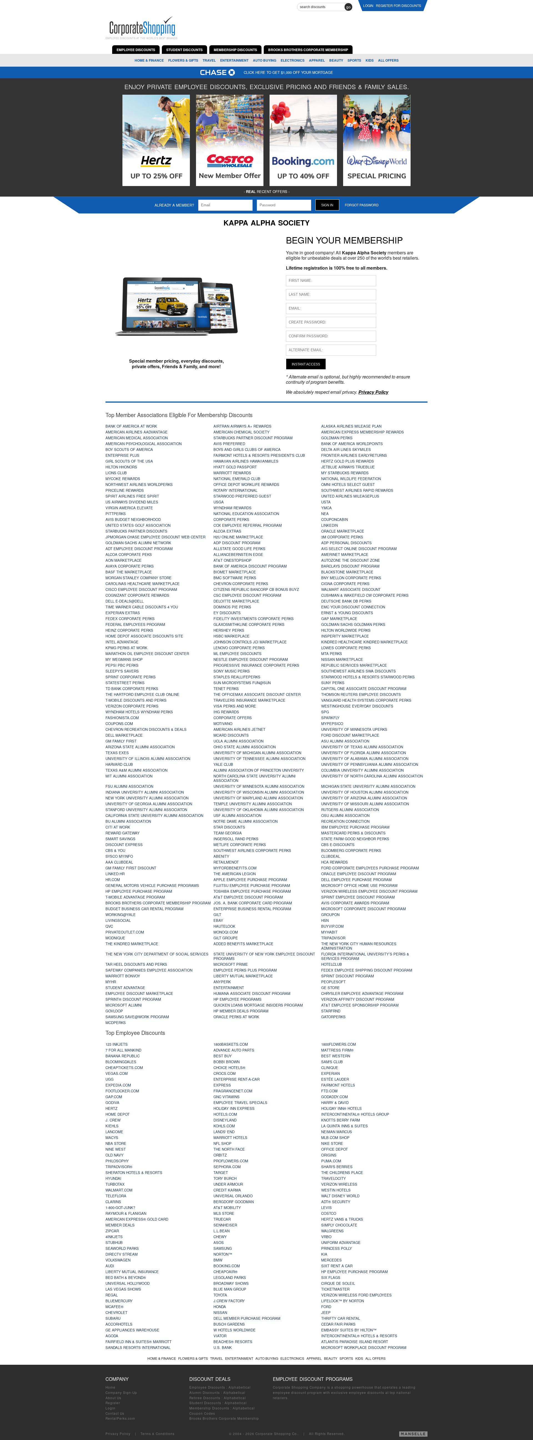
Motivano (222, 723)
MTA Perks (331, 653)
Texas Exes (117, 752)
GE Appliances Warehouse (132, 1330)
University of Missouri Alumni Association (365, 803)
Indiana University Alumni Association (144, 792)
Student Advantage (125, 987)
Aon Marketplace (123, 560)
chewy (220, 1236)
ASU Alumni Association (345, 741)
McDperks (115, 1022)
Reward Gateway (122, 833)
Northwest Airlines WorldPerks (139, 484)
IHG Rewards (226, 711)
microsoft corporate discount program (363, 908)
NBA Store (115, 1143)
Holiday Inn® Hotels (341, 1108)
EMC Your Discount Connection (353, 606)
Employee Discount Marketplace (139, 993)
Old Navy (114, 1155)
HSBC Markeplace (231, 636)
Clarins (113, 1201)
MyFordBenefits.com (235, 867)
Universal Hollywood (127, 1283)
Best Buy (222, 1055)
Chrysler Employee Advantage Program (362, 993)
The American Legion (234, 873)
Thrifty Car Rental (340, 1318)
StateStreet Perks (125, 682)
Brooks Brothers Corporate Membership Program (158, 902)
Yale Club (223, 764)
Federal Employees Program (135, 624)
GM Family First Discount (130, 867)
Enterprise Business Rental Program (252, 908)
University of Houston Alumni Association (364, 792)
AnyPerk (222, 981)
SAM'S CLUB (332, 1061)
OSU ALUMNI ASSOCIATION (345, 815)
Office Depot (334, 1149)
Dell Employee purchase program (356, 879)
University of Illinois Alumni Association (147, 758)
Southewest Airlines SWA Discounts (358, 671)
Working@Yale (120, 914)
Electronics (293, 60)
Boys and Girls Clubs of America (247, 449)
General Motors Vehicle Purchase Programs (152, 885)
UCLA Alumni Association (238, 741)
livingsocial (118, 920)
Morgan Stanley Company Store (138, 577)
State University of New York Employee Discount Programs (264, 956)
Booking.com (226, 1265)
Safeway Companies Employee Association (148, 970)
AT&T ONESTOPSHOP (232, 560)
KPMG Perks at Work (126, 647)
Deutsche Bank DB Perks (346, 601)
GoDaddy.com (334, 1096)
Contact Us (114, 1413)
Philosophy (117, 1160)
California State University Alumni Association (154, 815)
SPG (325, 711)
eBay (218, 920)
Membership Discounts (209, 1408)
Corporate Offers (232, 717)
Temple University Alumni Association (252, 803)
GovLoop (114, 1010)
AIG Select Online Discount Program (359, 548)
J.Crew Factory (229, 1300)
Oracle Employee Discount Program (358, 873)
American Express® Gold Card (136, 1219)
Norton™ (222, 1254)
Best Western (335, 1055)
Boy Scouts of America (129, 449)
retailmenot (226, 862)
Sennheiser (225, 1225)
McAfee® (114, 1306)
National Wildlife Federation (351, 478)
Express (222, 1085)
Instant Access (306, 364)
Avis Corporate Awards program (355, 902)
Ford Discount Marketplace (350, 735)
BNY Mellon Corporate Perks (351, 577)
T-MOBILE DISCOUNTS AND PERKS (136, 700)
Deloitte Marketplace (236, 601)
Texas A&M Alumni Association (136, 770)
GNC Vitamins (226, 1096)
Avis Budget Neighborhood (133, 519)
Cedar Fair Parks (338, 1324)
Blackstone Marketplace (347, 572)
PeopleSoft (333, 981)
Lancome (114, 1131)
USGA (218, 502)
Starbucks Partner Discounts (136, 531)
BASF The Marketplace (128, 572)
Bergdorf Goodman (233, 1201)
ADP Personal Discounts (346, 542)
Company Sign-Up (121, 1392)
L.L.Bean (221, 1230)
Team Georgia (227, 833)
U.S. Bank (222, 1347)
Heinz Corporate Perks (129, 630)
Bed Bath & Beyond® (125, 1277)
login (368, 5)
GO (348, 7)
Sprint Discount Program (347, 976)
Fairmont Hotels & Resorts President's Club (259, 455)
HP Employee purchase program (138, 891)
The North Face (229, 1149)
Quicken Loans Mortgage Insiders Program (258, 1005)
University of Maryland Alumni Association (258, 798)
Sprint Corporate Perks (130, 676)
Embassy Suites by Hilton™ (348, 1330)
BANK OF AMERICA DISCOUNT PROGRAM (250, 566)
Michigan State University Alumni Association (368, 786)
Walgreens (332, 1230)
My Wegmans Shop (124, 659)
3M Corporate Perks (342, 537)
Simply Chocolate (339, 1225)
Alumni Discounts (204, 1392)
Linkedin (329, 525)
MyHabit (329, 932)
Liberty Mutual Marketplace (243, 976)
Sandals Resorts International (137, 1347)
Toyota (220, 1295)
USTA (326, 502)
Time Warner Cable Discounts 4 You (141, 606)
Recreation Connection (345, 821)
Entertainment (234, 60)
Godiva (112, 1102)
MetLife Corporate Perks (239, 844)
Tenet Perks (226, 688)
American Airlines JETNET (239, 729)
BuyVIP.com (332, 926)
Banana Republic (122, 1055)
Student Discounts (205, 1403)
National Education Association (246, 513)
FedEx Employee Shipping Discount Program (366, 970)
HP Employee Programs (237, 999)
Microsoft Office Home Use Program (359, 885)
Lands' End (224, 1131)
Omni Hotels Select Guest (348, 484)
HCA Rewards (334, 862)
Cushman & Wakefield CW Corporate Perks (365, 595)
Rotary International (235, 490)
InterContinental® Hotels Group (355, 1114)
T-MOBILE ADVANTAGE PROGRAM (135, 897)
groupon (330, 914)
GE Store (330, 987)
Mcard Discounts (231, 735)
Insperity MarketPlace (345, 636)
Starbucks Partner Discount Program (253, 437)
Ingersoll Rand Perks (235, 838)
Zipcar (112, 1230)
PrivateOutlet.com (124, 932)
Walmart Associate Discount (351, 589)
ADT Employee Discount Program (139, 548)
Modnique (115, 937)
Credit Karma (227, 1190)
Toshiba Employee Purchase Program (252, 891)
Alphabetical (239, 1387)
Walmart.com (118, 1190)
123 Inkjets (116, 1044)
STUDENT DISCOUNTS (184, 49)
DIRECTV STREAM (121, 1254)
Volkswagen (117, 1260)
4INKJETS (114, 1236)
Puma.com (331, 1160)
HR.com (112, 879)
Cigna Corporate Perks (345, 583)
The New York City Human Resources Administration (358, 946)
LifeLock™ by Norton (342, 1300)
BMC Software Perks (234, 577)
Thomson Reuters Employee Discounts (361, 694)
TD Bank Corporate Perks (131, 688)
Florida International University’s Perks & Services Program (365, 956)
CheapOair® (225, 1271)
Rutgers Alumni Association (350, 809)
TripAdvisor (333, 937)
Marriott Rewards (232, 472)
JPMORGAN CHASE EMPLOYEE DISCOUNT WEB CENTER (155, 537)
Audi (109, 1265)
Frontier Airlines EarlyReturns (354, 455)
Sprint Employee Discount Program (358, 897)
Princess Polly (336, 1248)
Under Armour (228, 1184)
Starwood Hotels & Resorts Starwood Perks (368, 676)
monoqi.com (225, 932)
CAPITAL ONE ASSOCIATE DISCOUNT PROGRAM (363, 688)
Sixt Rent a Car (337, 1265)
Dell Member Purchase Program (246, 1318)
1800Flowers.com (338, 1044)
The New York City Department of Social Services (156, 954)
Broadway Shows (231, 1283)
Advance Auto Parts (233, 1050)
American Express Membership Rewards (362, 432)
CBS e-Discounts (338, 844)
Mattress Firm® (337, 1050)
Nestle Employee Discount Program (250, 659)
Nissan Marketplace (342, 659)
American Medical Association (136, 437)
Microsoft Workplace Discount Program (363, 1347)
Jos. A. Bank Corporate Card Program (252, 902)
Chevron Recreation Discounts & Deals (146, 729)
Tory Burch (225, 1178)
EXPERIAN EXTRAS (122, 612)
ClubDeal (330, 856)
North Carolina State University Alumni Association (254, 778)
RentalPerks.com (120, 1418)
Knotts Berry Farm (340, 1120)
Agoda (111, 1335)
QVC (109, 926)
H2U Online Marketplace (238, 537)
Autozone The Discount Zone (350, 560)
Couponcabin (334, 519)
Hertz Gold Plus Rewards (347, 461)
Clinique (329, 1067)
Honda (219, 1306)
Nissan (220, 1312)
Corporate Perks (231, 519)
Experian (330, 1073)
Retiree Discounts (204, 1398)
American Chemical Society (241, 432)
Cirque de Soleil (338, 1283)
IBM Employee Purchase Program (355, 827)
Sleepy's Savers (122, 671)
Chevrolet (116, 1312)
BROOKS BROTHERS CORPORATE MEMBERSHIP (308, 49)
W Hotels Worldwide (234, 1330)
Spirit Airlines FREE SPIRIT (132, 496)
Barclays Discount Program (350, 566)
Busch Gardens (229, 1324)
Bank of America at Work (131, 426)
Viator (220, 1335)
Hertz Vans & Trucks (342, 1219)
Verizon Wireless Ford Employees (356, 1295)
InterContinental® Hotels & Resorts (359, 1335)
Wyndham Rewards (232, 507)
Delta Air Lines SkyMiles (346, 449)
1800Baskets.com (230, 1044)
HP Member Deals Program (240, 1010)
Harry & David (335, 1102)
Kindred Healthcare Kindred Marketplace (364, 641)
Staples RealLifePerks (236, 676)
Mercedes (331, 1260)
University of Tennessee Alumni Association (259, 758)
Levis (326, 1207)
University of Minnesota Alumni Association (258, 786)
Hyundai (113, 1178)
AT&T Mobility (227, 1207)
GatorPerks (333, 1016)
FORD (326, 1306)
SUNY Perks (333, 682)
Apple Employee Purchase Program (250, 879)
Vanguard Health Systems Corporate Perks (366, 700)
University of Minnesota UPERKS (354, 729)
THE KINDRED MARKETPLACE (131, 943)
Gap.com (113, 1096)
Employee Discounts (207, 1387)
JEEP (326, 1312)
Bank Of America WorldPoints (352, 443)
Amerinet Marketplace (344, 554)
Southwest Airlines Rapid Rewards (357, 490)
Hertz (111, 1108)
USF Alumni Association (237, 815)
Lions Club (116, 472)
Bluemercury (119, 1300)
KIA (324, 1254)
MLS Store (223, 1213)
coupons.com (119, 723)
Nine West (115, 1149)
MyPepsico (332, 723)
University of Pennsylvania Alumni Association (369, 764)
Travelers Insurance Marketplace (249, 700)
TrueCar (222, 1219)
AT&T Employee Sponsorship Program (360, 1005)
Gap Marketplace (339, 618)
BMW (217, 1260)
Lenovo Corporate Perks (239, 647)
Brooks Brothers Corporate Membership (224, 1418)
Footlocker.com (122, 1090)
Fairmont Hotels (338, 1085)
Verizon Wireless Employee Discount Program (369, 891)
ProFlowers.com (230, 1160)
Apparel (317, 60)
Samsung (222, 1248)
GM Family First (121, 741)
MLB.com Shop (335, 1137)
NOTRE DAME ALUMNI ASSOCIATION (245, 821)
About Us (113, 1398)
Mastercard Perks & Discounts (353, 833)
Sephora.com (227, 1166)
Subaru (112, 1318)
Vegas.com (116, 1073)
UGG (109, 1079)
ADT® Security (335, 1201)
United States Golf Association (137, 525)
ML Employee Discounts (237, 653)
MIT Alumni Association (128, 776)
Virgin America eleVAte (129, 507)
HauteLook (224, 926)
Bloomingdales (120, 1061)
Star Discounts (229, 827)
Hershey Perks (228, 630)
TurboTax (115, 1184)
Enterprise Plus (122, 455)
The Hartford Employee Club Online (142, 694)
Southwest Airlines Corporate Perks (252, 850)
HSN (325, 920)
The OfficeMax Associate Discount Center (257, 694)
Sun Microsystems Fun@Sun (242, 682)
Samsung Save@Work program (137, 1016)
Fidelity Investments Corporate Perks (253, 618)
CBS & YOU (115, 850)
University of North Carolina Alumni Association (372, 776)
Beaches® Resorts (232, 1341)
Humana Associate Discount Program (251, 993)
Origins (328, 1155)
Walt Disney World (340, 1195)
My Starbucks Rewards (345, 472)
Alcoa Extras (227, 531)
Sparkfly (330, 717)
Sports (354, 60)
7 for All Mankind (123, 1050)
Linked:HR (115, 873)
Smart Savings (120, 838)
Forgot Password (362, 204)
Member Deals (120, 1225)
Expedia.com (118, 1085)
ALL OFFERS (388, 60)
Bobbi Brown (226, 1061)
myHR (110, 981)
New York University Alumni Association (146, 798)
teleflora (115, 1195)
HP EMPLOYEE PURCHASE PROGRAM (354, 1271)
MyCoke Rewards (122, 478)
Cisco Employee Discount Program (141, 589)
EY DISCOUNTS (227, 612)
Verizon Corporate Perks (132, 706)
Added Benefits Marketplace (243, 943)
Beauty (336, 60)
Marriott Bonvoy (122, 976)
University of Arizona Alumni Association (364, 798)
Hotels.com (225, 1114)
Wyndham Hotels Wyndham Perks (139, 711)
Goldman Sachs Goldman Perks (353, 624)
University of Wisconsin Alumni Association (258, 792)
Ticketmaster (335, 1289)
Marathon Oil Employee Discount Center (147, 653)
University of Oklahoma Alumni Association (258, 809)
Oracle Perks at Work (236, 1016)
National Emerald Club (236, 478)
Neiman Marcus (336, 1131)
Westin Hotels (336, 1190)
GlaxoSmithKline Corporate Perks (249, 624)
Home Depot (117, 1114)
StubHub (114, 1242)
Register (112, 1403)
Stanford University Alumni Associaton (146, 809)
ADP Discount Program (236, 542)
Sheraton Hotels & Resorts (133, 1172)
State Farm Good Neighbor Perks (355, 838)
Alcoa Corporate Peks (128, 554)
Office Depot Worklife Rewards (246, 484)
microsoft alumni (123, 1005)
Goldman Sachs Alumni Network (138, 542)
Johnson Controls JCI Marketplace (250, 641)
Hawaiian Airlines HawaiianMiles (245, 461)
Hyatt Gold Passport (235, 467)
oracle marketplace (342, 531)
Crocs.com (224, 1073)
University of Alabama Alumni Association (364, 758)
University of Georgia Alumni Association (148, 803)
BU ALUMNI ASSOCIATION (128, 821)
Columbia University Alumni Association (362, 770)
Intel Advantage (122, 641)
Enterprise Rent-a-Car (236, 1079)
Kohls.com (224, 1125)
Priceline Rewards (124, 490)
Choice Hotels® (229, 1067)
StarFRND (330, 1010)
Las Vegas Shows (123, 1289)
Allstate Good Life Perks (239, 548)
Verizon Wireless (339, 1184)
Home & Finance (149, 60)
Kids (370, 60)
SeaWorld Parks (122, 1248)
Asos (218, 1242)
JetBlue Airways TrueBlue (348, 467)
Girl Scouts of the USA (129, 461)
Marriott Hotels (230, 1137)
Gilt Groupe (225, 937)
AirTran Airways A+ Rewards (242, 426)
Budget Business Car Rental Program (144, 908)
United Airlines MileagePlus (350, 496)
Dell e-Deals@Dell (124, 601)
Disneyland (225, 1120)
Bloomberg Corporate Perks (351, 850)
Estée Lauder (335, 1079)
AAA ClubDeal (119, 862)
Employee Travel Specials (240, 1102)
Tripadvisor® (118, 1166)
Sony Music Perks (231, 671)
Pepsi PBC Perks (122, 665)
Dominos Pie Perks (232, 606)
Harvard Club (119, 764)
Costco (328, 1213)
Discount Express (124, 844)
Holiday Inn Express (234, 1108)
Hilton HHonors (121, 467)
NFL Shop (222, 1143)
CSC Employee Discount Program (247, 595)
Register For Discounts (398, 5)
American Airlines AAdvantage (136, 432)
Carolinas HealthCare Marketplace (142, 583)
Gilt (217, 914)
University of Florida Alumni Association (363, 752)
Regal (111, 1295)
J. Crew (112, 1120)
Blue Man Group (229, 1289)
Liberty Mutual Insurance (132, 1271)
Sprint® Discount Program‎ (133, 999)
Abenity (221, 856)
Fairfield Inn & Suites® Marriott (138, 1341)
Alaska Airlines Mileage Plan (351, 426)
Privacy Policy (117, 1433)
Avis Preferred (229, 443)
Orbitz (220, 1155)
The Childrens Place (342, 1172)
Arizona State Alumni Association (140, 746)
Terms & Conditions (157, 1433)
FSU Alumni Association (129, 786)
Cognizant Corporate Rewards (137, 595)
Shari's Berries (337, 1166)
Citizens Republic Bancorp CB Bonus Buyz (256, 589)
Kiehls (112, 1125)
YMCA (326, 507)
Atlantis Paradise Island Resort (354, 1341)
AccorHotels (118, 1324)
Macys (111, 1137)
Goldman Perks (337, 437)
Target (220, 1172)
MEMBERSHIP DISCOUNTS (235, 49)
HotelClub (331, 964)
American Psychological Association (143, 443)
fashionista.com (122, 717)
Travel (209, 60)
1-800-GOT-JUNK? (120, 1207)
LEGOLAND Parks (229, 1277)
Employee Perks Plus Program (245, 970)
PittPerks (115, 513)
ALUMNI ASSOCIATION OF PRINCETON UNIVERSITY (258, 770)
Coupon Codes (202, 1413)
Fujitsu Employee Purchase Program (251, 885)
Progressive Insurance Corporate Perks (256, 665)
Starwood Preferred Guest (242, 496)
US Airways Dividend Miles (131, 502)
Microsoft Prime (230, 964)
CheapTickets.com (124, 1067)
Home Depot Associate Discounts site (144, 636)
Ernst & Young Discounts (347, 612)
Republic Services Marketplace (354, 665)
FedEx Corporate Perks (130, 618)
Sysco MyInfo (119, 856)
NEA (325, 513)
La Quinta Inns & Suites (344, 1125)
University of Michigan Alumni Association (257, 752)
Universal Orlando (233, 1195)
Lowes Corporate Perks (346, 647)
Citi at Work (117, 827)
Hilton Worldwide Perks (346, 630)
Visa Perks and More (234, 706)
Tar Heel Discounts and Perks (136, 964)
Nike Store (332, 1143)
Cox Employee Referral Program (247, 525)
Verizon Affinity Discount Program (357, 999)
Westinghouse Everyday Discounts (357, 706)
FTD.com (329, 1090)
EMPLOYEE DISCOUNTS (136, 49)
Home (110, 1387)
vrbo (326, 1236)
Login (110, 1408)
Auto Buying (264, 60)
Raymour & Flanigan (125, 1213)
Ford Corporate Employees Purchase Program (370, 867)
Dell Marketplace (124, 735)
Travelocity (333, 1178)
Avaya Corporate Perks (129, 566)
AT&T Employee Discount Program (248, 897)
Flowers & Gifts (183, 60)
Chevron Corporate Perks (240, 583)
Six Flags (330, 1277)
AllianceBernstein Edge (238, 554)
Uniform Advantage (341, 1242)
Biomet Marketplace (234, 572)
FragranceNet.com (232, 1090)
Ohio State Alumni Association (244, 746)
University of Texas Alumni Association (362, 746)
